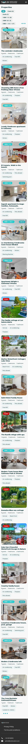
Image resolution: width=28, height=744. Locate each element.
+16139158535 (9, 738)
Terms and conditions (12, 730)
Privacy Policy (9, 726)
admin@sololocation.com (12, 741)
